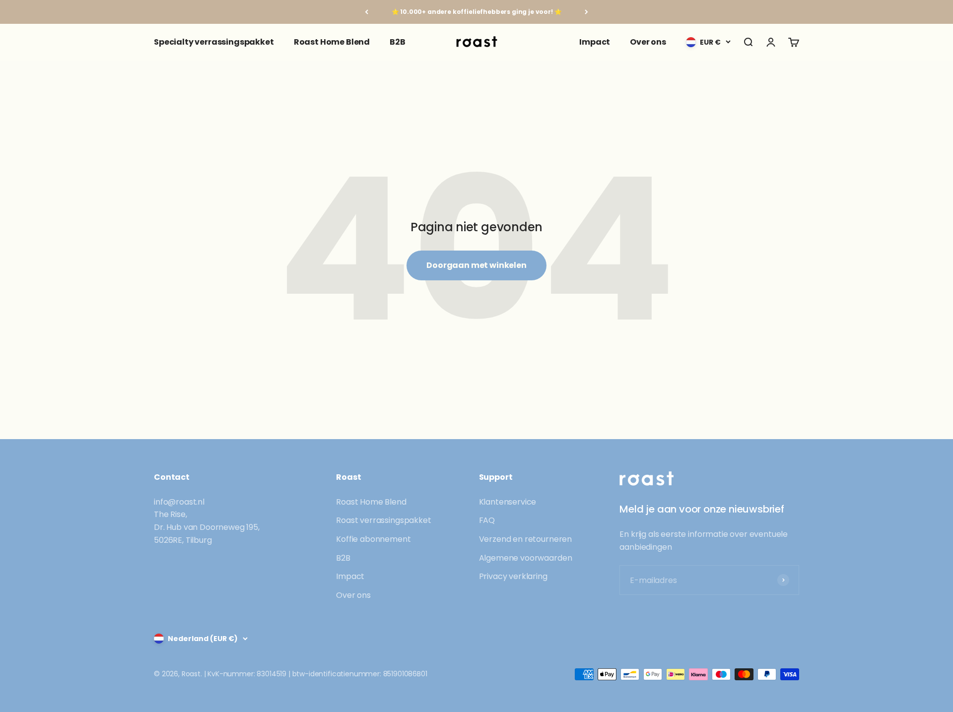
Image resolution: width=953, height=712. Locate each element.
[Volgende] (586, 12)
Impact (594, 42)
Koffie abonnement (373, 539)
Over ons (648, 42)
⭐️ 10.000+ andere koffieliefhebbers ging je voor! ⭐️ (477, 11)
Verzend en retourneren (525, 539)
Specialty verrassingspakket (214, 42)
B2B (398, 42)
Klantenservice (508, 502)
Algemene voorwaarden (525, 558)
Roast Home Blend (332, 42)
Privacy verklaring (513, 576)
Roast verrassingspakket (383, 520)
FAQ (487, 520)
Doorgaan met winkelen (476, 265)
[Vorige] (366, 12)
